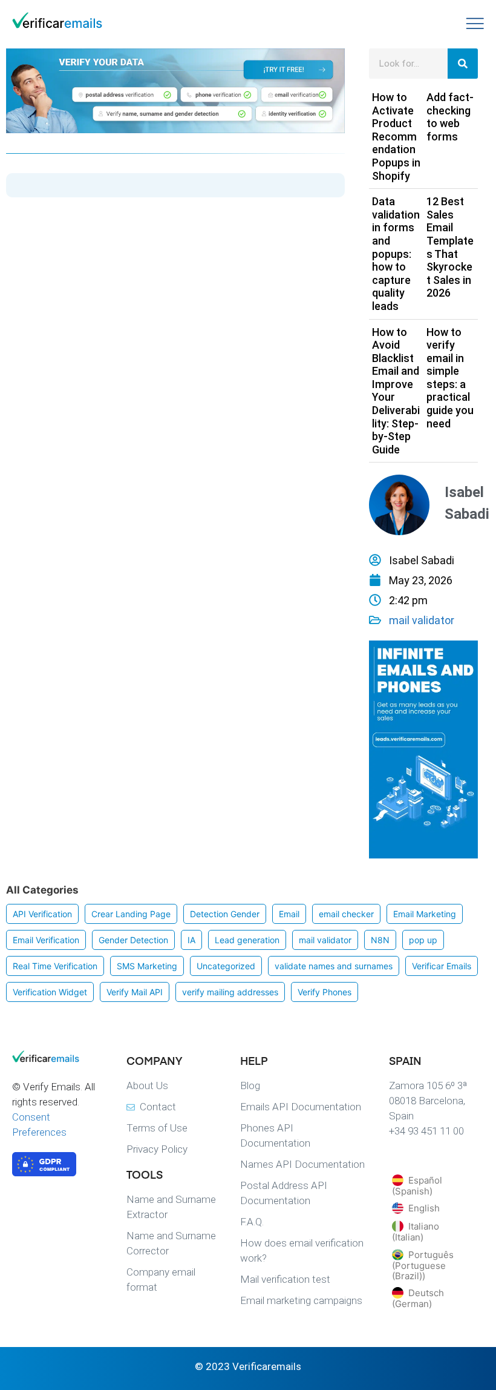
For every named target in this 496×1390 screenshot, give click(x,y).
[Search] (463, 63)
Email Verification (46, 940)
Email (289, 914)
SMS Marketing (147, 966)
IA (191, 940)
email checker (346, 914)
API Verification (42, 914)
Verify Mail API (134, 992)
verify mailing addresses (230, 992)
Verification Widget (50, 992)
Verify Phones (324, 992)
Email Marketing (424, 914)
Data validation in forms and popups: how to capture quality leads (396, 253)
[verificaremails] (57, 1059)
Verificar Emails (441, 966)
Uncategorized (226, 966)
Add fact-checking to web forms (450, 117)
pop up (423, 940)
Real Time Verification (55, 966)
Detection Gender (224, 914)
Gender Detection (133, 940)
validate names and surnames (334, 966)
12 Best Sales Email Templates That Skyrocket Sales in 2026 (450, 247)
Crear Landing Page (131, 914)
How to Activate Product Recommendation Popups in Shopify (396, 136)
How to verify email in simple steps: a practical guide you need (450, 378)
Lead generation (247, 940)
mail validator (421, 620)
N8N (380, 940)
